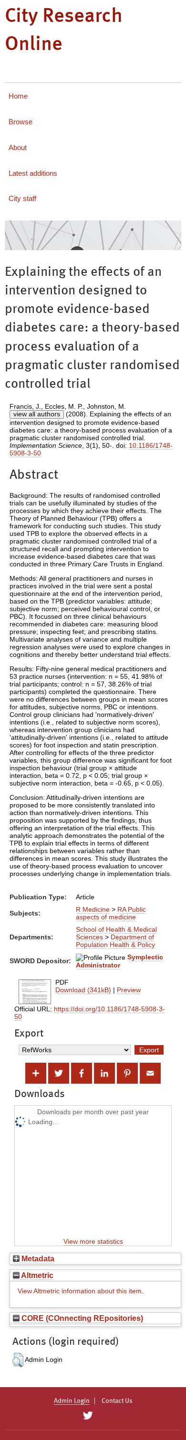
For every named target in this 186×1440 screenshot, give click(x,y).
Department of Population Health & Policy (115, 940)
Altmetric (36, 1275)
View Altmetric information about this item (80, 1291)
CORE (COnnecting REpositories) (81, 1318)
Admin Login (72, 1401)
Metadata (37, 1258)
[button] (17, 1360)
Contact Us (117, 1401)
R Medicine (93, 909)
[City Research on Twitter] (87, 1415)
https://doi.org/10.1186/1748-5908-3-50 (89, 1012)
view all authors (36, 414)
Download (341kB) (83, 990)
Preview (129, 990)
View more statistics (93, 1241)
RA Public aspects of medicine (111, 913)
